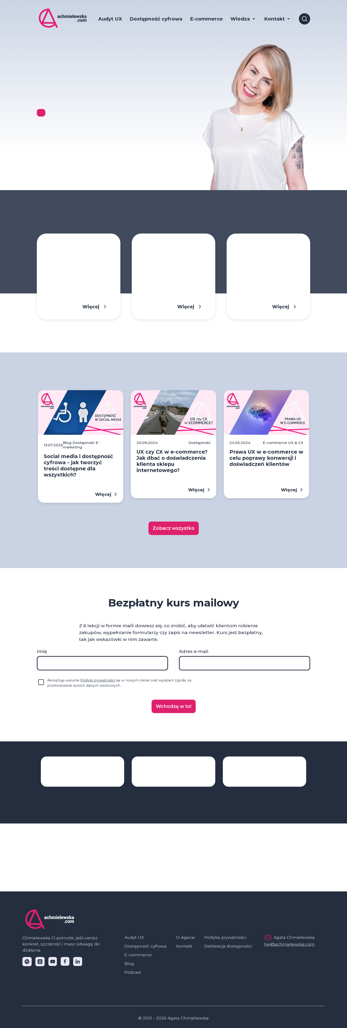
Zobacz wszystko (174, 528)
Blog (129, 963)
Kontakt (184, 946)
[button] (174, 706)
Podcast (132, 972)
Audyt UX (110, 19)
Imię (42, 651)
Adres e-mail (193, 651)
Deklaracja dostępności (228, 946)
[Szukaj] (304, 19)
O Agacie (185, 937)
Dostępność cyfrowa (156, 19)
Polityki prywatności (97, 680)
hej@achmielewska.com (289, 944)
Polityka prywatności (225, 937)
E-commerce (206, 19)
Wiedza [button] (240, 19)
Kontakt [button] (274, 19)
